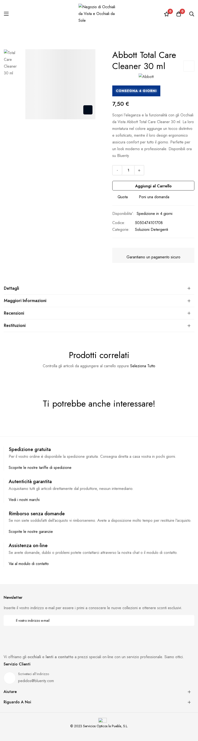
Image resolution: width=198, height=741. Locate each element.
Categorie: (121, 229)
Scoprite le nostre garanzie (31, 531)
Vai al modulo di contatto (29, 563)
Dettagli (11, 288)
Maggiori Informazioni (25, 300)
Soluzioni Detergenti (151, 229)
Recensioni (14, 313)
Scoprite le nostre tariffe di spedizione (40, 467)
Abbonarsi (187, 620)
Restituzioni (15, 325)
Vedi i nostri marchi (24, 499)
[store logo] (99, 14)
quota (123, 197)
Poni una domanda (154, 197)
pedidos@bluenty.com (36, 681)
